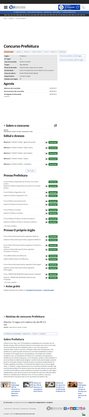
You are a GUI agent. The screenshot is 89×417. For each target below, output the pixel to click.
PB (51, 15)
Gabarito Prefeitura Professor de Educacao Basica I (20, 222)
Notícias (53, 52)
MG (45, 15)
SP (78, 15)
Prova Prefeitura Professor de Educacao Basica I (19, 219)
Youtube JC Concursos (33, 290)
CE (23, 15)
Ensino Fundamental (26, 70)
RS (67, 15)
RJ (61, 15)
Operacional (34, 67)
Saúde (41, 67)
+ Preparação (62, 52)
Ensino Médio (38, 70)
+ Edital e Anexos (36, 52)
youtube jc (57, 12)
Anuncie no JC (24, 408)
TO (84, 15)
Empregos (47, 12)
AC (9, 15)
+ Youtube (34, 333)
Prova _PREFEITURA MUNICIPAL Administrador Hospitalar (22, 274)
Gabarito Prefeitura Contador (13, 213)
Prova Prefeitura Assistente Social (15, 201)
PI (59, 15)
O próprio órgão (25, 76)
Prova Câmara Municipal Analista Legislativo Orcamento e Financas (22, 246)
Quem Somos (7, 408)
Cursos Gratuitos (68, 12)
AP (14, 15)
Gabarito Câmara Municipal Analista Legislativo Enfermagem (19, 269)
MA (35, 15)
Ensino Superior (48, 70)
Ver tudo (30, 170)
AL (12, 15)
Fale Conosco (16, 408)
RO (70, 15)
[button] (46, 142)
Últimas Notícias (20, 12)
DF (26, 15)
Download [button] (53, 182)
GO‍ (32, 15)
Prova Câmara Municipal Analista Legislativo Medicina (21, 236)
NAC (5, 15)
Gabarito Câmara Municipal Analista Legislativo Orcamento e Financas (19, 250)
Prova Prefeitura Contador (12, 210)
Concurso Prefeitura (21, 18)
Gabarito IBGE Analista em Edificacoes (16, 259)
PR (53, 15)
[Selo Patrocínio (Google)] (69, 7)
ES (29, 15)
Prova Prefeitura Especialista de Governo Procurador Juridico (21, 183)
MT (38, 15)
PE (56, 15)
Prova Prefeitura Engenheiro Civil (14, 192)
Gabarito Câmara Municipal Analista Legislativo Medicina (22, 240)
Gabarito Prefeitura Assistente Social (16, 204)
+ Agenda (18, 52)
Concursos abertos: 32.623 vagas (71, 56)
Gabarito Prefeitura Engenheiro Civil (15, 195)
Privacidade (33, 408)
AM (18, 15)
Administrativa (24, 67)
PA (48, 15)
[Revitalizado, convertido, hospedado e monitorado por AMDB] (83, 414)
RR (73, 15)
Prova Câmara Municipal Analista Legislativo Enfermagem (22, 264)
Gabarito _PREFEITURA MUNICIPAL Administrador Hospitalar (20, 278)
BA (20, 15)
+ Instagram (42, 333)
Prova (45, 52)
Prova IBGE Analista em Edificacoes (15, 256)
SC (75, 15)
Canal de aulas (49, 290)
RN (64, 15)
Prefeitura (23, 56)
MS (42, 15)
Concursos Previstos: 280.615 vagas (71, 60)
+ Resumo (26, 52)
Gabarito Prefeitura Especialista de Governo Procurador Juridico (22, 187)
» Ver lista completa (10, 226)
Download (53, 142)
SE (81, 15)
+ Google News (25, 333)
